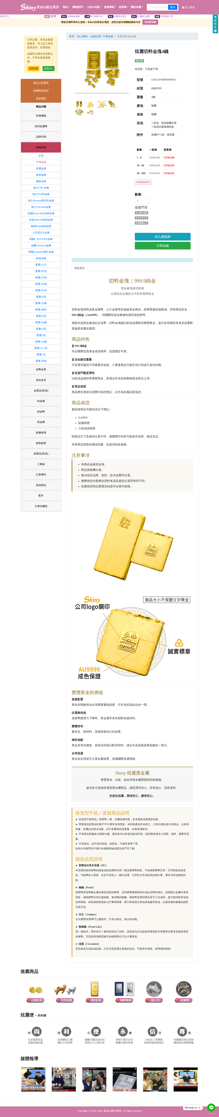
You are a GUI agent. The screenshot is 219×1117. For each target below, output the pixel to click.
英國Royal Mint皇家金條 (41, 213)
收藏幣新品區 (41, 90)
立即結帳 (162, 245)
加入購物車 (163, 236)
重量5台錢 (41, 322)
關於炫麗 (136, 7)
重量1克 (41, 354)
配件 (41, 495)
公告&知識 (93, 7)
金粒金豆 (41, 380)
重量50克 (41, 296)
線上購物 (82, 36)
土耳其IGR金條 (41, 232)
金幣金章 (41, 369)
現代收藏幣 (41, 126)
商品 (65, 7)
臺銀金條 (41, 181)
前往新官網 (150, 22)
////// (80, 16)
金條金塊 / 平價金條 (102, 36)
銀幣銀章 (41, 443)
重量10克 (41, 328)
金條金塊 (41, 147)
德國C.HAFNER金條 (41, 239)
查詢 (172, 7)
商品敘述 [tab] (79, 268)
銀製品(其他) (41, 453)
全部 (41, 155)
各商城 (122, 7)
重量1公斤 (41, 264)
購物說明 (77, 7)
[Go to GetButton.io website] (211, 1114)
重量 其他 (41, 361)
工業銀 (41, 464)
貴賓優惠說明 (143, 182)
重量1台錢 (41, 341)
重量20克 (41, 316)
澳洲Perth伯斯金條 (41, 226)
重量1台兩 (41, 303)
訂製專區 (41, 474)
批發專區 (41, 98)
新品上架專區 (41, 82)
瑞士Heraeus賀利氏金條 (41, 200)
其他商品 (41, 485)
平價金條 (41, 162)
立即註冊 (33, 68)
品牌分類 (41, 136)
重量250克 (41, 277)
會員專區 (109, 7)
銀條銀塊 (41, 432)
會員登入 (48, 68)
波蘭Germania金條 (41, 245)
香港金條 (41, 174)
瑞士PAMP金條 (41, 194)
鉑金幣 (41, 411)
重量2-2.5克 (40, 348)
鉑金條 (41, 401)
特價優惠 (41, 115)
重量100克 (41, 290)
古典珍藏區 (41, 506)
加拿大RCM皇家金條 (41, 219)
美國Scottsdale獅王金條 (41, 251)
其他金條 (41, 258)
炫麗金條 (41, 168)
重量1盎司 (41, 309)
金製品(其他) (41, 390)
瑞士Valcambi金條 (41, 207)
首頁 (71, 36)
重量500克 (41, 271)
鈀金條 (41, 422)
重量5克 (41, 335)
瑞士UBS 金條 (41, 187)
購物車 (215, 25)
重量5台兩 (41, 284)
